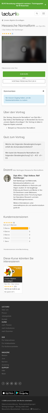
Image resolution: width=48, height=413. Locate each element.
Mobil (4, 374)
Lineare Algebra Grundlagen (14, 20)
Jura (3, 359)
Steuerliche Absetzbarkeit (11, 409)
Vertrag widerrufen (22, 407)
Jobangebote (6, 316)
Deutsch (35, 409)
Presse (4, 313)
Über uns (5, 310)
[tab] (24, 145)
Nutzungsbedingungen (27, 404)
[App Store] (8, 393)
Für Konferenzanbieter (10, 347)
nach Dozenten (7, 331)
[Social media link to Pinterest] (11, 383)
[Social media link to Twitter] (7, 383)
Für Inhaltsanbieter (8, 343)
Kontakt (4, 319)
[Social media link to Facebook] (3, 383)
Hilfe (3, 371)
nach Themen (7, 325)
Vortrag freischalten (24, 81)
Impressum (25, 409)
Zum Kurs (24, 74)
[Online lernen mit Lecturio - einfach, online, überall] (10, 14)
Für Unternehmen (8, 340)
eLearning (5, 365)
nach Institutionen (8, 328)
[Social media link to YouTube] (15, 383)
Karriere (4, 362)
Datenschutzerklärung (10, 404)
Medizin (4, 355)
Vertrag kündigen (8, 407)
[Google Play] (22, 393)
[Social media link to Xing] (20, 383)
